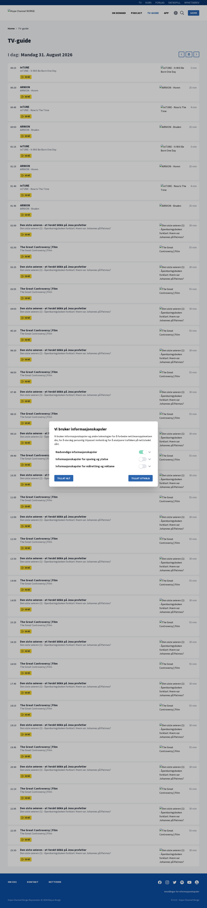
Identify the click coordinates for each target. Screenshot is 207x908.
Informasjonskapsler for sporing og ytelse (82, 459)
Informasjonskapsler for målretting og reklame (85, 466)
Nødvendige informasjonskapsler (76, 452)
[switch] (143, 452)
